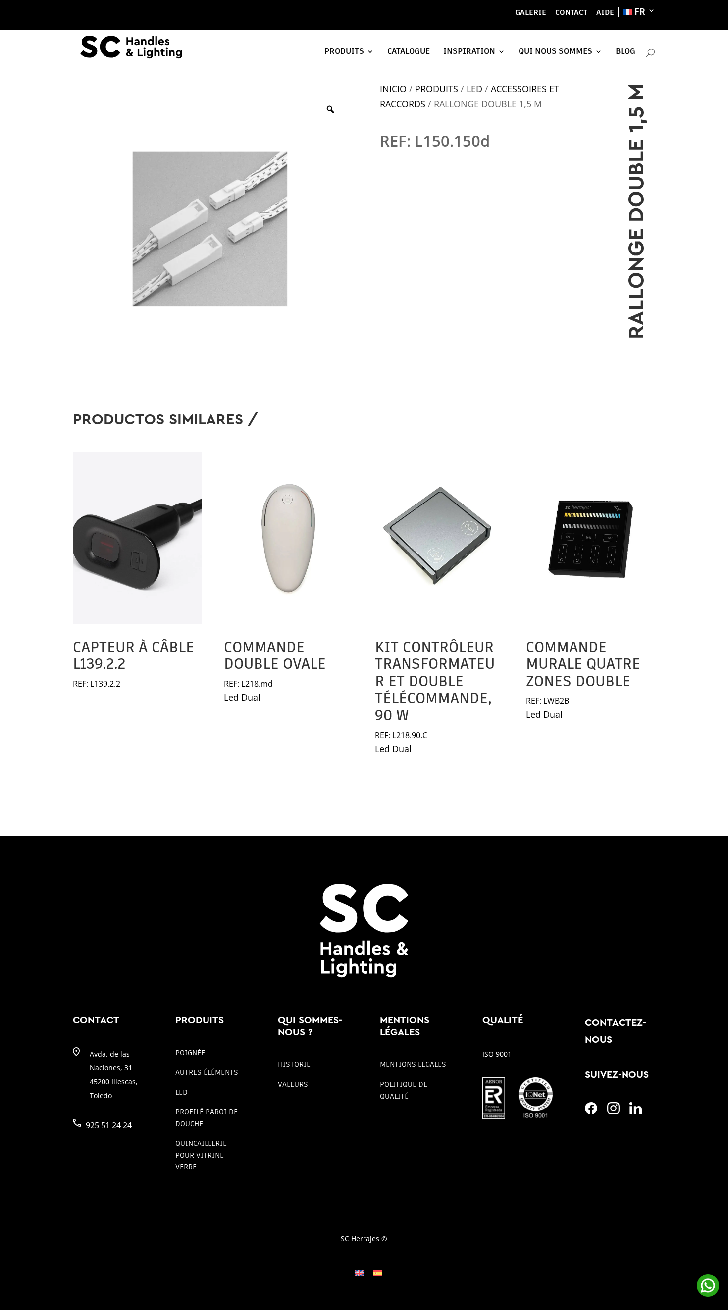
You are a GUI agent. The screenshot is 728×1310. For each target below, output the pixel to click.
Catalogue (408, 51)
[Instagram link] (613, 1111)
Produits (344, 51)
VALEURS (293, 1084)
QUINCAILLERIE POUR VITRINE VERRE (201, 1155)
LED (181, 1092)
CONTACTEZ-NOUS (615, 1031)
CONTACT (571, 12)
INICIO (393, 89)
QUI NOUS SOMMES (555, 51)
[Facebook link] (591, 1111)
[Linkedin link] (635, 1111)
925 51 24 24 (109, 1125)
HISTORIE (294, 1064)
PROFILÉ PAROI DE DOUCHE (206, 1118)
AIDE (605, 12)
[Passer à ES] (377, 1273)
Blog (625, 51)
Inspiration (469, 51)
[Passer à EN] (359, 1273)
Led (474, 89)
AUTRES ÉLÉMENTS (206, 1072)
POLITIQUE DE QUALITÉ (403, 1090)
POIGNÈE (190, 1053)
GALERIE (530, 12)
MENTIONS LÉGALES (413, 1064)
